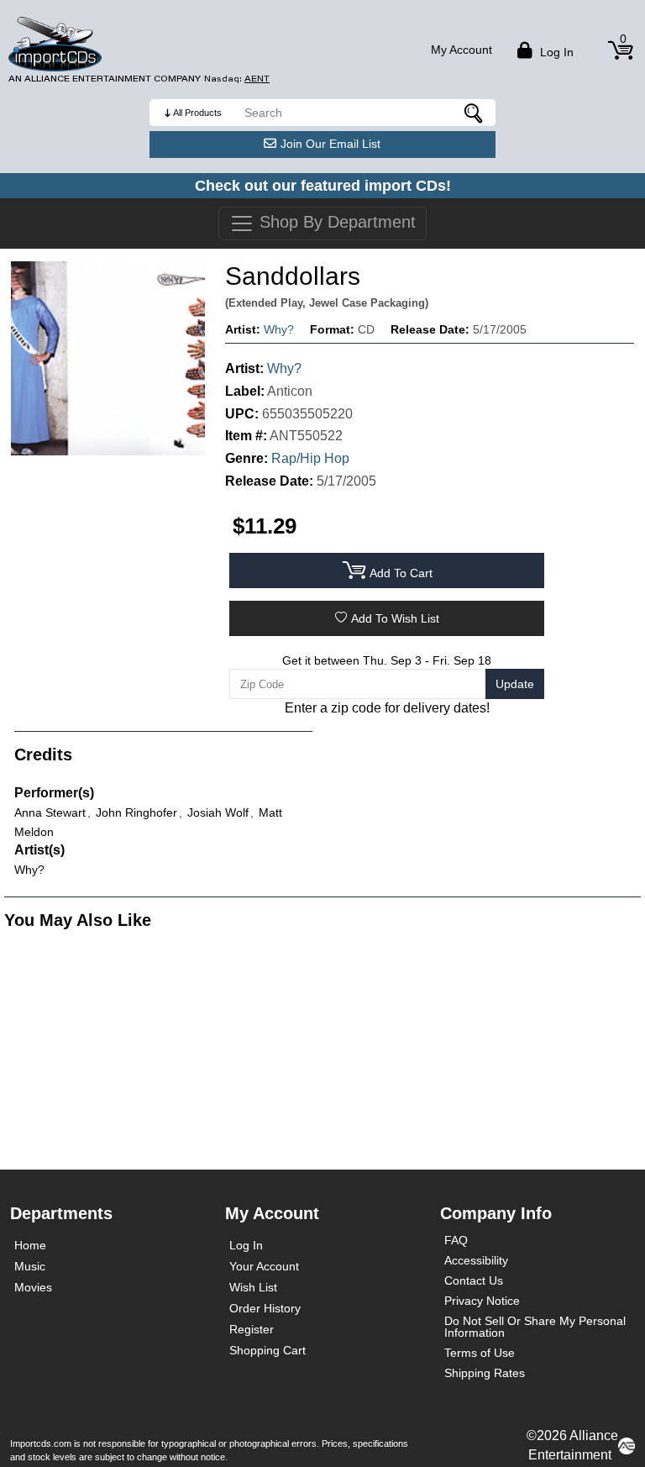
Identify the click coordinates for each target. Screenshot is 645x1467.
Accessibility (476, 1260)
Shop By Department (335, 222)
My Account (461, 49)
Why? (279, 329)
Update (515, 684)
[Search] (475, 112)
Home (30, 1245)
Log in (555, 52)
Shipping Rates (484, 1373)
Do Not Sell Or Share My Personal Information (535, 1326)
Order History (265, 1308)
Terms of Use (479, 1352)
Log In (246, 1245)
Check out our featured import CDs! (323, 185)
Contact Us (473, 1280)
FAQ (456, 1240)
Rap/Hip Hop (310, 458)
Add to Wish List (395, 618)
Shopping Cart (267, 1350)
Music (29, 1266)
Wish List (253, 1287)
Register (251, 1329)
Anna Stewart (50, 812)
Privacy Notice (482, 1300)
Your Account (264, 1266)
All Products (197, 113)
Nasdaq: (237, 78)
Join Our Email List (330, 143)
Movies (33, 1287)
